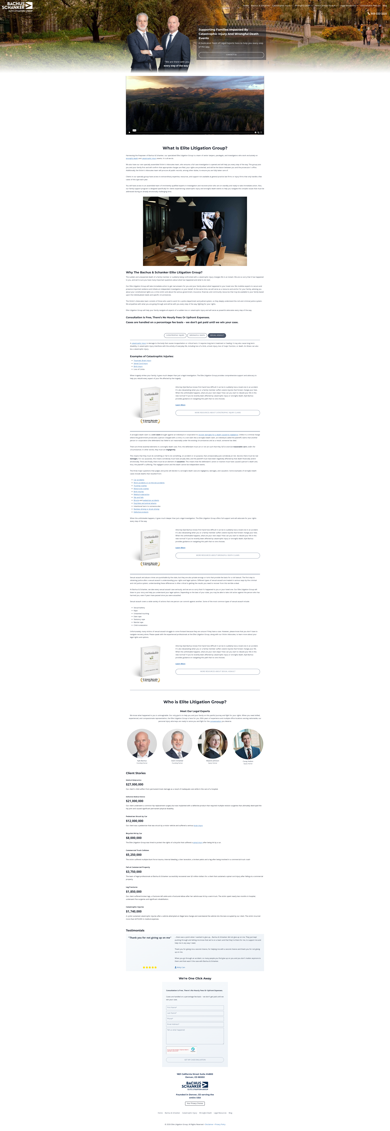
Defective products (141, 512)
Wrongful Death (205, 1113)
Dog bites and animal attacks (145, 503)
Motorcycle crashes (141, 488)
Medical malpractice (141, 494)
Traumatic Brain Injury (142, 360)
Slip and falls (139, 497)
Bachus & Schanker (260, 6)
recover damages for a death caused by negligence (218, 434)
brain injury (198, 825)
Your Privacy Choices (195, 1103)
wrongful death (132, 158)
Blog (385, 6)
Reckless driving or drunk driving (146, 509)
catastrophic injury (149, 158)
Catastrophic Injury (189, 1113)
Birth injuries (139, 491)
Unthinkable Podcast (370, 6)
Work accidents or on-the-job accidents (149, 483)
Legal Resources (220, 1113)
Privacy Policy (220, 1124)
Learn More (180, 405)
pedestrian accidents (151, 500)
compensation (215, 721)
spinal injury (198, 842)
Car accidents (139, 480)
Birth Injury (138, 366)
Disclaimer (209, 1124)
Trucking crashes (140, 486)
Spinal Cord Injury (141, 363)
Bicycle (136, 500)
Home (246, 6)
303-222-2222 (378, 13)
